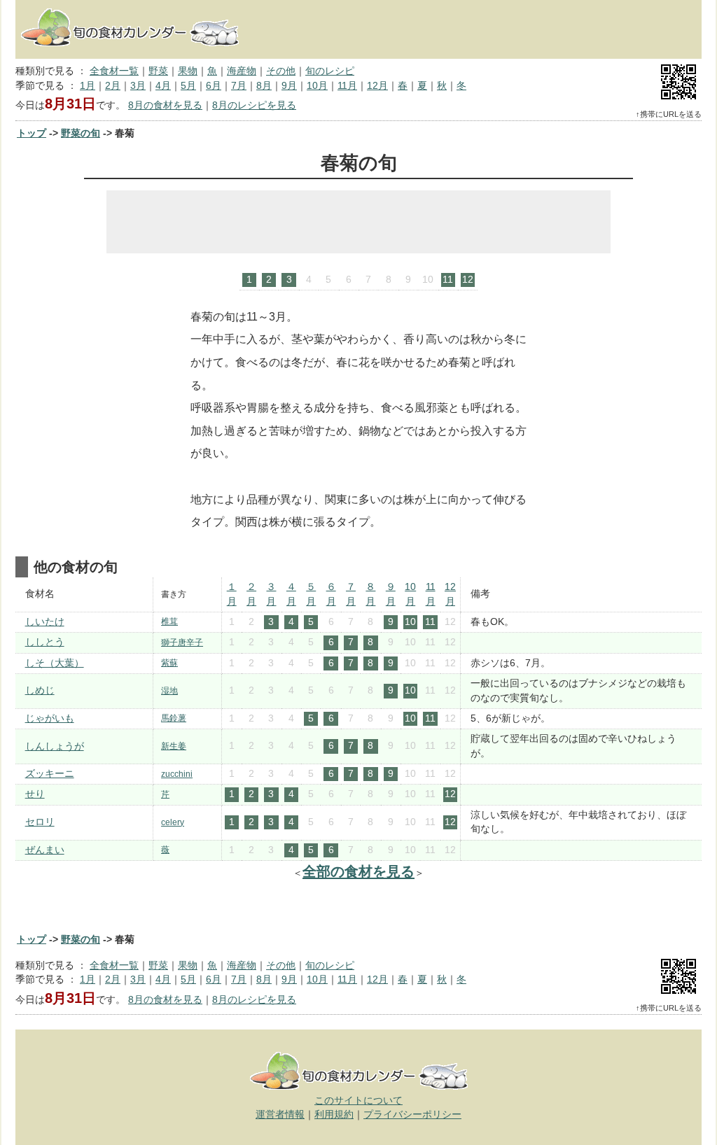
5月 (188, 85)
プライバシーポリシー (412, 1114)
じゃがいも (49, 718)
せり (35, 794)
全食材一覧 (114, 71)
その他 (280, 71)
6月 (213, 85)
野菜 (158, 71)
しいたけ (44, 622)
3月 (138, 85)
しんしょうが (54, 746)
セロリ (40, 822)
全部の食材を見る (358, 871)
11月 (347, 85)
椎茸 (169, 621)
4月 (163, 85)
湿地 (169, 691)
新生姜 (173, 746)
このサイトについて (358, 1100)
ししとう (44, 642)
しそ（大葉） (54, 663)
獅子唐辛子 (182, 642)
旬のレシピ (329, 71)
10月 (317, 85)
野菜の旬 (80, 133)
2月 (112, 85)
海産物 (241, 71)
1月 (87, 85)
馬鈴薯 (173, 718)
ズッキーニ (49, 773)
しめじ (40, 690)
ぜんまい (44, 850)
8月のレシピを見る (254, 105)
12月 (377, 85)
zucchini (177, 774)
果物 (187, 71)
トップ (31, 133)
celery (172, 822)
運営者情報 (280, 1114)
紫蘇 (169, 663)
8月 (264, 85)
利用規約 (334, 1114)
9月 (289, 85)
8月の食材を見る (165, 105)
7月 (238, 85)
